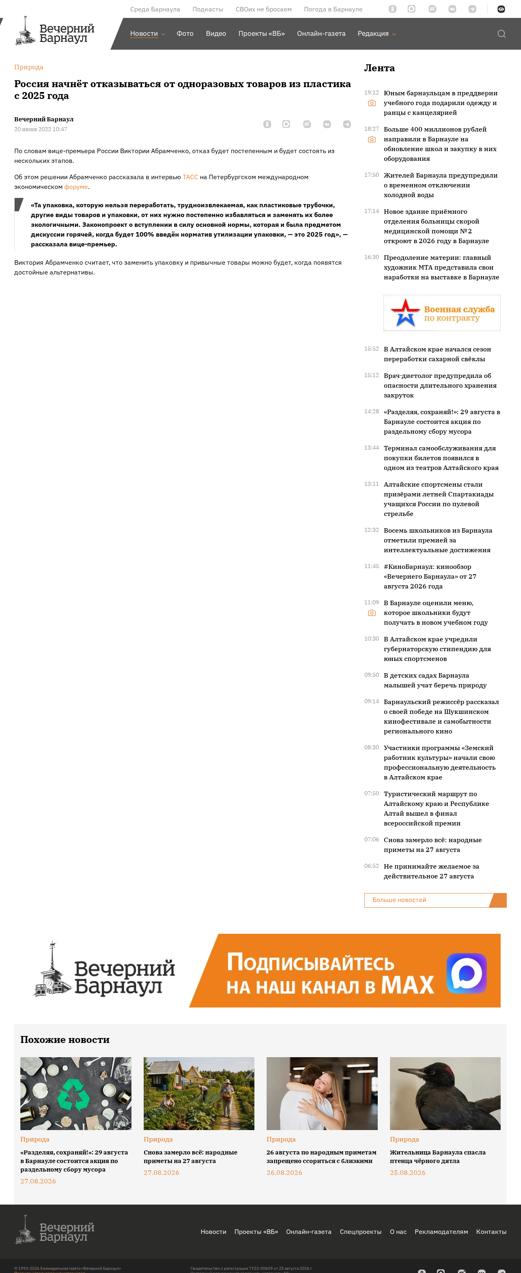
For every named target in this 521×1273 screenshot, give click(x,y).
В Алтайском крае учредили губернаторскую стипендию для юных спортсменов (437, 649)
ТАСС (190, 177)
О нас (398, 1231)
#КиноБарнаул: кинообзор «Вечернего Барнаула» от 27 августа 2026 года (430, 576)
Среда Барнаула (155, 9)
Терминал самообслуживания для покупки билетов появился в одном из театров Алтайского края (441, 458)
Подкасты (208, 9)
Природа (35, 1139)
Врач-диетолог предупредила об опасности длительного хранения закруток (440, 385)
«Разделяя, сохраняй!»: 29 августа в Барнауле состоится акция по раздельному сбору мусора (442, 421)
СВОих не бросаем (264, 9)
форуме (76, 186)
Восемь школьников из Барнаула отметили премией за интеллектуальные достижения (438, 540)
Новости (213, 1231)
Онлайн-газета (309, 1231)
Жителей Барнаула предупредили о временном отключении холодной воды (441, 185)
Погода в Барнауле (333, 9)
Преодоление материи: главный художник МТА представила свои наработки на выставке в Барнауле (441, 267)
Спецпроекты (361, 1231)
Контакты (491, 1231)
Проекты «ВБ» (256, 1231)
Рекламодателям (441, 1231)
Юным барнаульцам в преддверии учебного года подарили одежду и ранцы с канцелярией (441, 102)
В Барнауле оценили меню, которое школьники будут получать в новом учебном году (436, 612)
